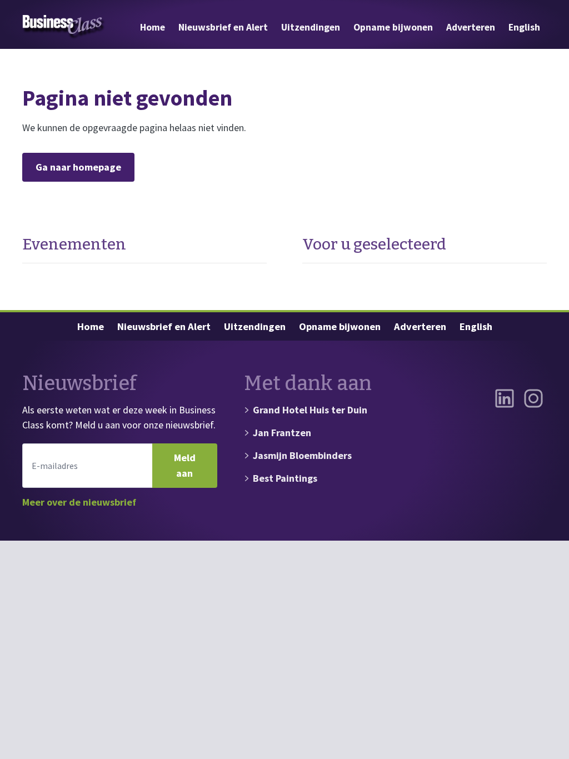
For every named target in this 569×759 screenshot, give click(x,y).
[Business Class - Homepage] (64, 27)
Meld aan (185, 465)
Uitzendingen (310, 27)
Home (152, 27)
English (524, 27)
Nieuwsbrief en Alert (223, 27)
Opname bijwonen (393, 27)
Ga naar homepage (78, 167)
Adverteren (470, 27)
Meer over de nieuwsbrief (79, 502)
